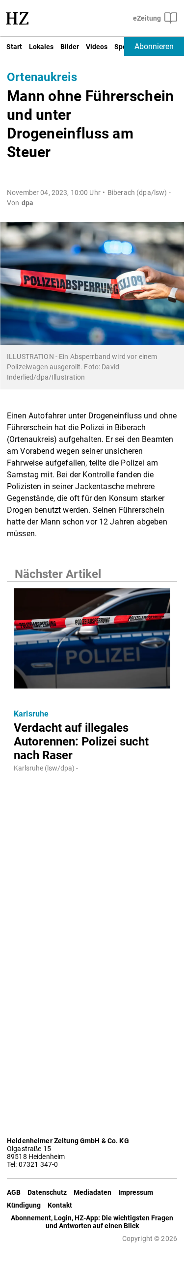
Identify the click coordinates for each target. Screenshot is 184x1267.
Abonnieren (154, 46)
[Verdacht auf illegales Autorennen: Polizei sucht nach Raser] (92, 641)
